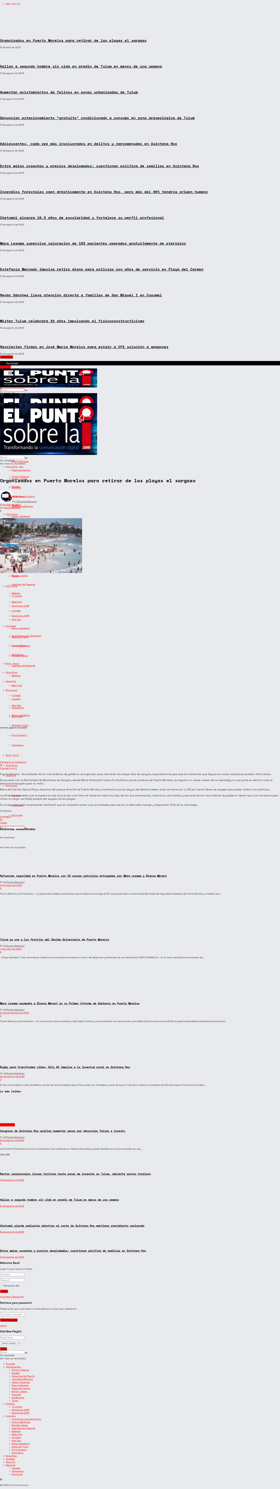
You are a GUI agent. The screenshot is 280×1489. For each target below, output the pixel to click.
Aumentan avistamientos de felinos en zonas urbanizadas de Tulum (69, 92)
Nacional (12, 785)
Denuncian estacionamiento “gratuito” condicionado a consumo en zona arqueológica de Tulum (97, 117)
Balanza (16, 675)
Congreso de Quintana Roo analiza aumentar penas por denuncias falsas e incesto (62, 1131)
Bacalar (16, 486)
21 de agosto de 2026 (12, 1206)
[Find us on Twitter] (1, 388)
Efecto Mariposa (21, 645)
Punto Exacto (19, 735)
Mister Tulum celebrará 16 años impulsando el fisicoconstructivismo (72, 320)
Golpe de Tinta (20, 725)
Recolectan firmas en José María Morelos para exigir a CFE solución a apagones (84, 346)
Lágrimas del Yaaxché (23, 584)
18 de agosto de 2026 (12, 1140)
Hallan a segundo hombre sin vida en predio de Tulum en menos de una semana (81, 66)
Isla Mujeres (18, 1397)
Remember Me (11, 1285)
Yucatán (16, 1468)
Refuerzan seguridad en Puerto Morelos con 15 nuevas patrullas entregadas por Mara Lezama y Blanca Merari (83, 876)
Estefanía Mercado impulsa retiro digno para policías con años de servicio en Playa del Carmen (101, 269)
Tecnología (12, 363)
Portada (10, 1363)
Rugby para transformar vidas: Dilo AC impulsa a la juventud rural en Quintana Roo (65, 1067)
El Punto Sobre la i (27, 501)
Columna (11, 626)
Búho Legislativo (21, 628)
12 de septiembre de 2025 (14, 1012)
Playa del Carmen (21, 470)
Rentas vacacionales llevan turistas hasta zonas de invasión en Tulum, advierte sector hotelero (75, 1174)
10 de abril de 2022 (10, 504)
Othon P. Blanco (7, 1125)
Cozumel (16, 1394)
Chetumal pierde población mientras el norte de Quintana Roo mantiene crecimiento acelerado (72, 1226)
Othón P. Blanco (20, 476)
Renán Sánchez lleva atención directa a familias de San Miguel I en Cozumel (81, 295)
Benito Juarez (19, 1391)
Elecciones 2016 (20, 605)
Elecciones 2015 (20, 615)
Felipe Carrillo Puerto (23, 1376)
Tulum (15, 576)
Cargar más (6, 357)
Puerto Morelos (20, 461)
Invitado (16, 695)
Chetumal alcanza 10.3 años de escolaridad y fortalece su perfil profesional (82, 217)
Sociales (12, 765)
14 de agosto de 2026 (12, 1180)
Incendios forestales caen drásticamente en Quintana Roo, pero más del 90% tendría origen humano (104, 191)
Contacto (5, 366)
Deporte (11, 681)
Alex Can (16, 705)
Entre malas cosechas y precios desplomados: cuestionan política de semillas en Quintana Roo (99, 165)
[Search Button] (26, 390)
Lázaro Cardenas (21, 516)
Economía (17, 815)
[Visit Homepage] (48, 385)
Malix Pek (17, 685)
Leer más (5, 1154)
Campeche (17, 1471)
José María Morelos (22, 506)
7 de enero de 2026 (11, 948)
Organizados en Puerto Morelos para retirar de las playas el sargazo (73, 40)
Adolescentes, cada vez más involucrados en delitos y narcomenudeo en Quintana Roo (88, 143)
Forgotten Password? (12, 1296)
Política (12, 586)
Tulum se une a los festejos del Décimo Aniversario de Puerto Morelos (54, 939)
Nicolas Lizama (20, 575)
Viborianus (17, 745)
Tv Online (17, 596)
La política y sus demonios (26, 635)
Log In (3, 1325)
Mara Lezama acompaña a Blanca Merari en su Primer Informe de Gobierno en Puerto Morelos (70, 1003)
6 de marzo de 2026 (11, 885)
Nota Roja (12, 755)
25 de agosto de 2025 (12, 1076)
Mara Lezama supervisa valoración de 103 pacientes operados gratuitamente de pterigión (93, 243)
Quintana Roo (14, 466)
